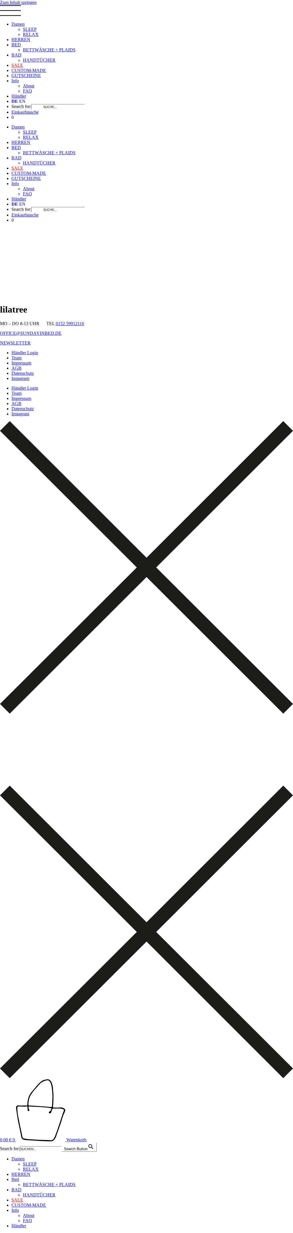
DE (14, 101)
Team (16, 357)
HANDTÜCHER (39, 60)
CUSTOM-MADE (28, 70)
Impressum (21, 363)
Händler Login (24, 352)
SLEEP (30, 29)
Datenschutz (22, 373)
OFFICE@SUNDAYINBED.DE (31, 333)
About (28, 85)
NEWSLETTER (15, 343)
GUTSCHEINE (26, 75)
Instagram (20, 378)
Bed (15, 1179)
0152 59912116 (70, 323)
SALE (17, 65)
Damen (18, 24)
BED (16, 44)
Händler (18, 96)
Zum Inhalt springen (18, 2)
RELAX (31, 34)
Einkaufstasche (25, 112)
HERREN (20, 39)
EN (22, 101)
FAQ (27, 91)
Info (15, 80)
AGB (16, 368)
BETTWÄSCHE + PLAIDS (49, 49)
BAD (16, 55)
